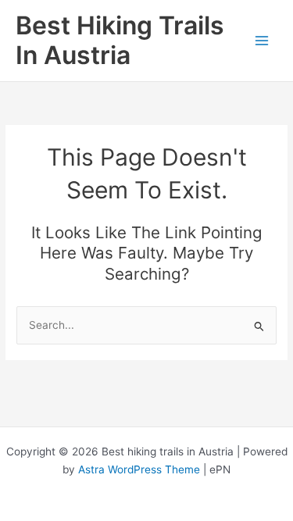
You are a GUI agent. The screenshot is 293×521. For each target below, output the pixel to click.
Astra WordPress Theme (139, 469)
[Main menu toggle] (262, 41)
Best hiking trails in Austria (120, 40)
